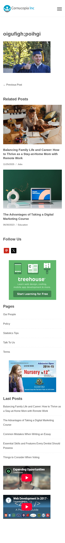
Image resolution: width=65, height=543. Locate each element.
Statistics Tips (11, 333)
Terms (6, 352)
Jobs (20, 164)
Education (23, 224)
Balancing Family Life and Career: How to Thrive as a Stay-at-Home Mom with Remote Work (31, 154)
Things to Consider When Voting (21, 457)
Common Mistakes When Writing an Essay (27, 434)
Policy (6, 323)
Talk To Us (9, 342)
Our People (9, 314)
